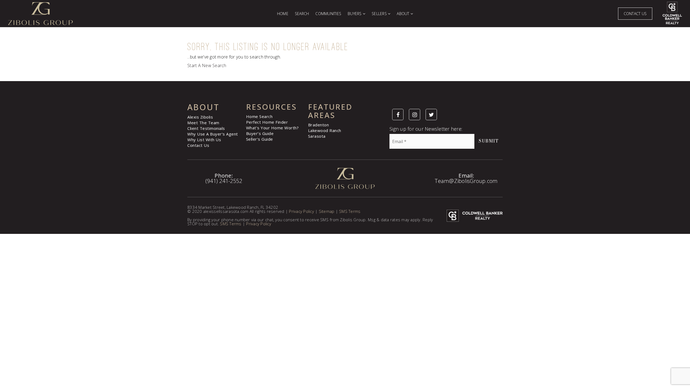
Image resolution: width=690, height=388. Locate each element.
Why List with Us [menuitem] (204, 139)
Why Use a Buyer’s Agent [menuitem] (212, 134)
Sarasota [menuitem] (317, 136)
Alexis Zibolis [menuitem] (200, 117)
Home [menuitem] (282, 13)
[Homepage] (138, 13)
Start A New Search (206, 65)
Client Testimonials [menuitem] (206, 128)
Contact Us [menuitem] (198, 145)
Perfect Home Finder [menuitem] (267, 122)
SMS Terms (349, 211)
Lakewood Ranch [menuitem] (324, 130)
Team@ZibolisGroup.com (466, 181)
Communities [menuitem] (328, 13)
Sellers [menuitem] (380, 13)
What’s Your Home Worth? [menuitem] (272, 127)
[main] (345, 54)
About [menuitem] (403, 13)
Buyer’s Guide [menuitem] (260, 133)
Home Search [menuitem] (259, 116)
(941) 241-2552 (223, 181)
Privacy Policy (301, 211)
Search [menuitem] (302, 13)
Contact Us (635, 13)
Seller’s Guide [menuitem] (259, 139)
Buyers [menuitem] (355, 13)
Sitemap (326, 211)
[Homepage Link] (345, 178)
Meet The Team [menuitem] (203, 122)
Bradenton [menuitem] (318, 124)
